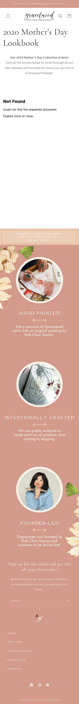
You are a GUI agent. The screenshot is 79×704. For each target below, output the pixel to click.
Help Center (15, 642)
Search (11, 633)
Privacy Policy (16, 659)
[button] (8, 16)
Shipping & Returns (19, 650)
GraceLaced (33, 700)
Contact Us (14, 668)
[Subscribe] (67, 601)
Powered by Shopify (50, 700)
